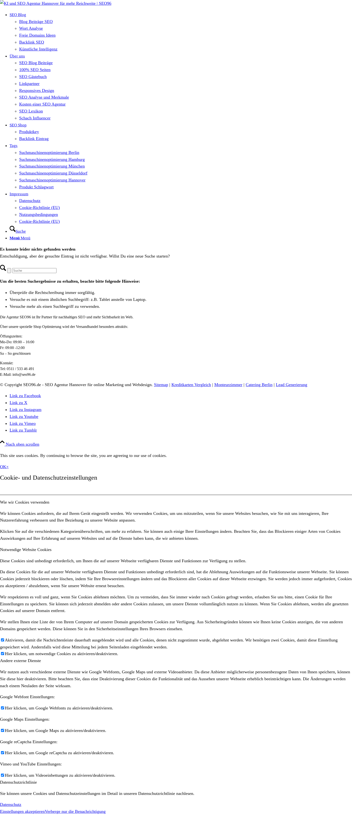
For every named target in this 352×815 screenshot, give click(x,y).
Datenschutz (10, 804)
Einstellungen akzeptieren (22, 811)
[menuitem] (181, 32)
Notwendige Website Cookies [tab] (25, 549)
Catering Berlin (259, 384)
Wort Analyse (31, 28)
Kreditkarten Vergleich (191, 384)
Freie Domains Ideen (37, 35)
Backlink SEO (31, 42)
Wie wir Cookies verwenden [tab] (24, 502)
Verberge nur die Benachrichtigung (75, 811)
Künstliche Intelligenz (38, 49)
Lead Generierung (291, 384)
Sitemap (161, 384)
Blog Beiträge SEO (36, 21)
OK (3, 466)
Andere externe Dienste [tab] (20, 660)
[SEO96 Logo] (55, 3)
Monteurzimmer (228, 384)
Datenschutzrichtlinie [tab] (18, 782)
